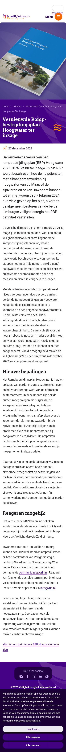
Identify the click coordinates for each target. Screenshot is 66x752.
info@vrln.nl (47, 588)
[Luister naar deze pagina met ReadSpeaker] (57, 8)
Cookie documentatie (28, 720)
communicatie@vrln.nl (33, 572)
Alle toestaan (33, 745)
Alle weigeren (33, 737)
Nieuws (17, 106)
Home (6, 106)
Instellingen (33, 729)
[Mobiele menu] (58, 17)
